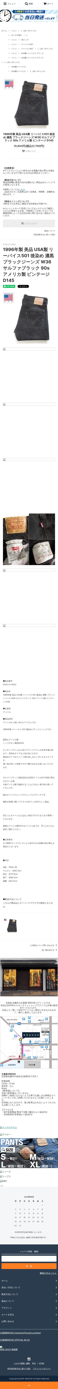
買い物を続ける (48, 950)
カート (50, 3)
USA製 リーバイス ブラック (32, 53)
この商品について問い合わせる (42, 945)
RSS (34, 1363)
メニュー (11, 3)
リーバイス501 (27, 44)
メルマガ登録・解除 (22, 1363)
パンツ (14, 31)
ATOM (41, 1363)
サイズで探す (16, 35)
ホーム (4, 31)
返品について (49, 231)
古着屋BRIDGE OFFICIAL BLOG (15, 1340)
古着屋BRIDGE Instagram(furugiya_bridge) (20, 1333)
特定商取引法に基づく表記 (44, 234)
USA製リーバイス (18, 67)
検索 (30, 3)
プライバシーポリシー (42, 1368)
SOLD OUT (30, 223)
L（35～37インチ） (29, 31)
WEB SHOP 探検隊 (9, 1349)
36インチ (25, 40)
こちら (22, 189)
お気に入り (30, 151)
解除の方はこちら (48, 1273)
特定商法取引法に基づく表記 (19, 1368)
